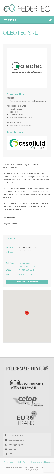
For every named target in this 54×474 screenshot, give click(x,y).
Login (50, 20)
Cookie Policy (22, 462)
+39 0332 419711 (25, 263)
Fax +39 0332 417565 (27, 266)
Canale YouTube (14, 449)
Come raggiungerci (15, 445)
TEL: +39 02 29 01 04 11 (16, 435)
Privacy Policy (9, 462)
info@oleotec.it (26, 270)
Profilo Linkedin (14, 454)
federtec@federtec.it (16, 440)
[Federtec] (27, 8)
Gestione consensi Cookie (40, 462)
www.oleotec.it (27, 274)
